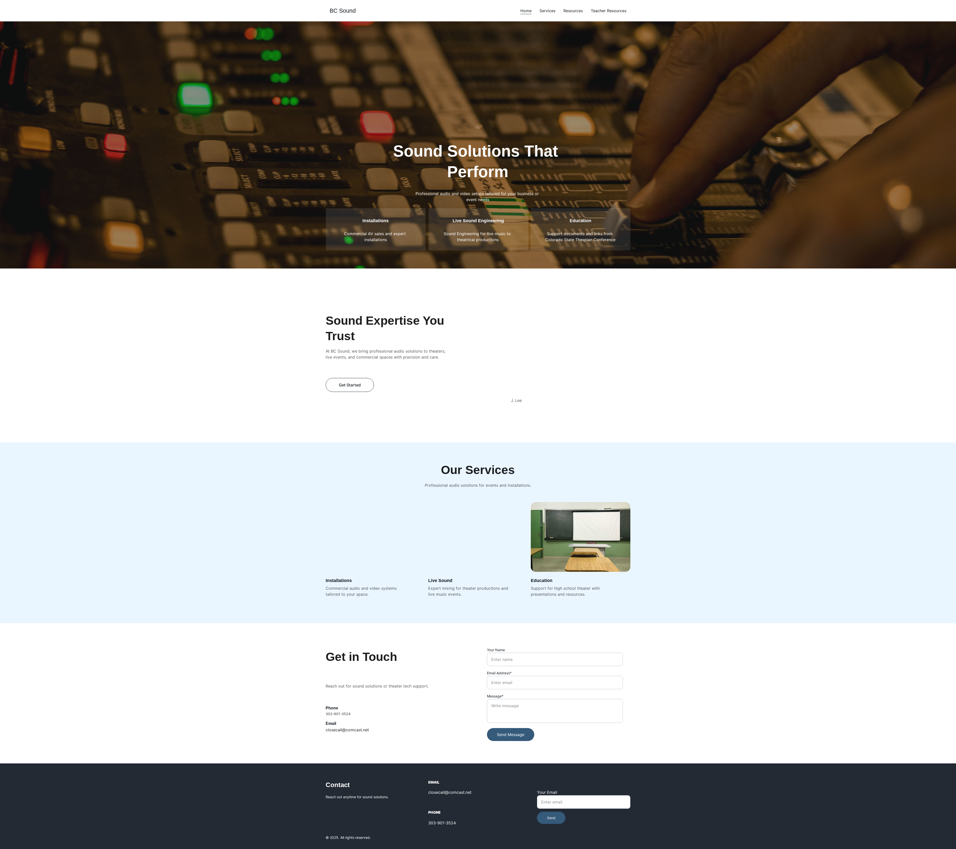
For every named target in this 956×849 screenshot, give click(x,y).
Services (547, 10)
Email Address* (499, 673)
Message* (495, 696)
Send (551, 818)
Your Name (496, 650)
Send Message (510, 734)
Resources (573, 10)
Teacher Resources (608, 10)
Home (526, 10)
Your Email (547, 792)
